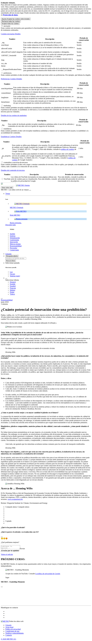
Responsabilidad (7, 300)
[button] (7, 194)
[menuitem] (50, 282)
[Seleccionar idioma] (6, 278)
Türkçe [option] (12, 294)
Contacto (8, 635)
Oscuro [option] (12, 274)
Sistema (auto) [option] (15, 276)
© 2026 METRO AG (8, 639)
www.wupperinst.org (15, 499)
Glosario (8, 625)
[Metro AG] (13, 185)
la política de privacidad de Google (47, 574)
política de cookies (67, 149)
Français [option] (13, 288)
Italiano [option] (12, 290)
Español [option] (13, 286)
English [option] (12, 284)
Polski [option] (12, 292)
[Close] (2, 586)
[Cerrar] (30, 190)
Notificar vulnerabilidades (14, 633)
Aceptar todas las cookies (10, 23)
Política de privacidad (13, 629)
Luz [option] (11, 272)
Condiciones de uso (12, 631)
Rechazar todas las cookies (11, 21)
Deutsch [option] (13, 282)
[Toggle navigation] (2, 298)
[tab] (46, 34)
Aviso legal (9, 627)
